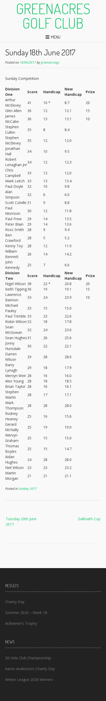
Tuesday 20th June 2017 (21, 521)
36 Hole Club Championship (28, 657)
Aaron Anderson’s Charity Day (30, 668)
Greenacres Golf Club (53, 15)
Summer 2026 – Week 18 (26, 612)
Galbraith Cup (89, 518)
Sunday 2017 (28, 488)
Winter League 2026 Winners (29, 679)
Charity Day (14, 601)
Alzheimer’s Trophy (21, 623)
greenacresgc (50, 62)
